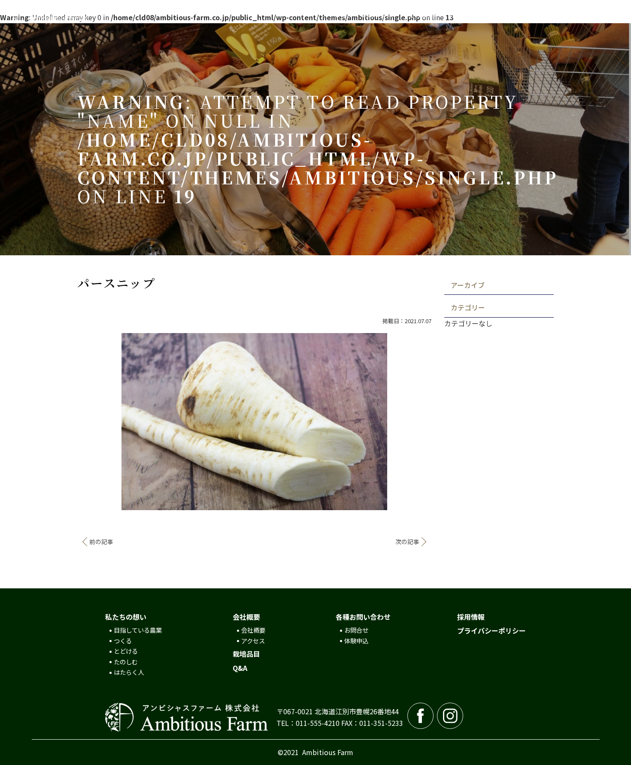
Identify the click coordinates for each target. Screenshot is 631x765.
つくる (123, 640)
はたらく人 (129, 671)
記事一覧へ (254, 541)
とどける (126, 650)
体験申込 (356, 640)
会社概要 (253, 629)
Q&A (240, 668)
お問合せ (356, 629)
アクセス (253, 640)
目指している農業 (138, 629)
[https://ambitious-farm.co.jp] (75, 14)
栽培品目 (246, 654)
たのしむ (126, 661)
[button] (348, 15)
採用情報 (471, 617)
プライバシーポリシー (491, 630)
